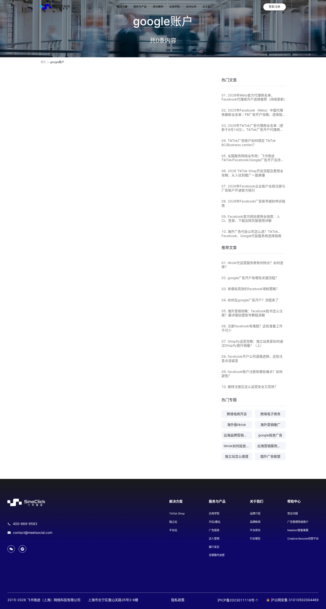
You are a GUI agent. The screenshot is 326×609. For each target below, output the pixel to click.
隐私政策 (177, 600)
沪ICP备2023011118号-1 (237, 600)
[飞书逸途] (55, 7)
